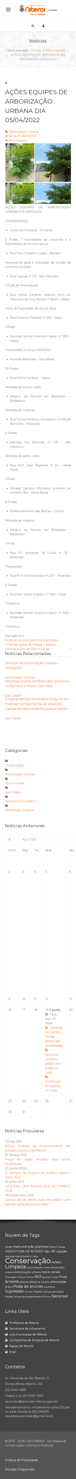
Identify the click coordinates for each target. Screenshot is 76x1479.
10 (24, 999)
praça (9, 1286)
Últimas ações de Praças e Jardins (31, 644)
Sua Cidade (13, 695)
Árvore (29, 1291)
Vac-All (49, 1251)
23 (10, 1101)
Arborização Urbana (24, 132)
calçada (61, 1251)
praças (24, 1281)
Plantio (38, 1291)
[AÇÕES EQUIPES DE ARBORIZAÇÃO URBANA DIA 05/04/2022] (38, 173)
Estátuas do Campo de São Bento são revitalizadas (54, 1036)
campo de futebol (53, 1291)
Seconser (60, 1296)
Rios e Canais (14, 783)
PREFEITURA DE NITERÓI (24, 1251)
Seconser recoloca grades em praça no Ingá (53, 1063)
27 (71, 1101)
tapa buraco (24, 1256)
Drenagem (11, 1277)
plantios (36, 640)
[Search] (32, 25)
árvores (12, 1281)
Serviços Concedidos (20, 801)
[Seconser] (38, 10)
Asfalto (56, 1262)
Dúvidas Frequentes (19, 1469)
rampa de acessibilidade (27, 1296)
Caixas (61, 1246)
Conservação (14, 765)
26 (47, 1101)
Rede (8, 1246)
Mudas (9, 1296)
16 (9, 1010)
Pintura (46, 1296)
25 (35, 1101)
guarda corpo (50, 1277)
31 (23, 1112)
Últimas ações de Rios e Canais (27, 649)
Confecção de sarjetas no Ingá (53, 1086)
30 (10, 1112)
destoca (34, 1281)
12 (46, 999)
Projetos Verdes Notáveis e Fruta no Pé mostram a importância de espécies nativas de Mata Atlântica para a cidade (36, 704)
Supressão (50, 640)
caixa (47, 1267)
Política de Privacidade (21, 1460)
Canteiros (49, 1286)
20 (71, 1010)
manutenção (23, 1247)
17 (23, 1010)
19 (54, 1050)
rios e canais (51, 1272)
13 (70, 999)
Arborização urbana (28, 1272)
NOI (38, 1276)
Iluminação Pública (19, 810)
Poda (63, 1277)
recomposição (35, 1267)
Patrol (53, 1246)
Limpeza (15, 1267)
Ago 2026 (29, 839)
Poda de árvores (17, 640)
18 (35, 1010)
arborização (58, 1282)
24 (24, 1101)
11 (35, 999)
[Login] (43, 25)
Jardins (45, 1281)
